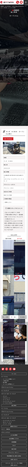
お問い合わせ (14, 459)
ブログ (14, 445)
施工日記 (14, 449)
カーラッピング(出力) (7, 402)
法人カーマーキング (7, 422)
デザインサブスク (5, 432)
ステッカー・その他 (7, 423)
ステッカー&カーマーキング (8, 393)
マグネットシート (6, 397)
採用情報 (14, 442)
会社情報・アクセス (14, 438)
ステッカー (5, 396)
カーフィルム (4, 376)
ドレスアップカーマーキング (9, 401)
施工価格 (5, 382)
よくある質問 (14, 435)
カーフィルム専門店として (8, 384)
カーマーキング (6, 399)
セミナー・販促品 (5, 429)
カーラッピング (5, 390)
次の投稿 (22, 317)
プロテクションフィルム (7, 387)
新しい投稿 (6, 317)
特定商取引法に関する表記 (14, 456)
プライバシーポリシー (14, 452)
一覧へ (15, 317)
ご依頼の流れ (6, 380)
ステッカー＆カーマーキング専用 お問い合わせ (14, 464)
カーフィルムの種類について (9, 379)
